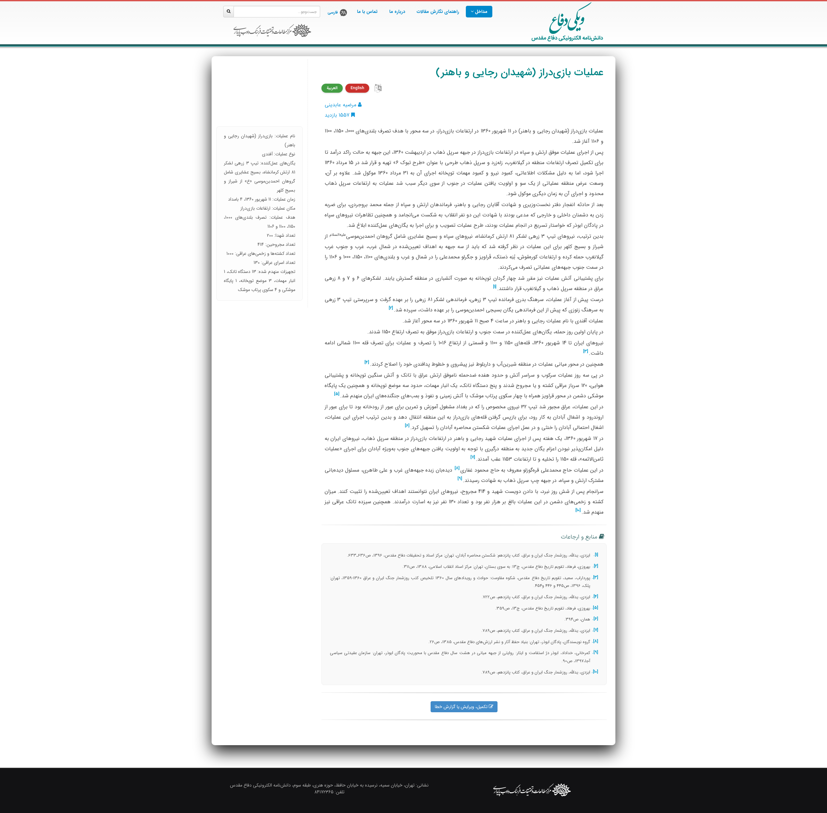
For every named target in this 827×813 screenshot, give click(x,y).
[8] (457, 468)
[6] (407, 425)
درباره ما (397, 11)
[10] (578, 510)
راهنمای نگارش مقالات (438, 11)
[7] (472, 457)
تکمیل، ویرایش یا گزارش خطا (462, 706)
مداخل (480, 11)
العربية (332, 88)
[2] (391, 308)
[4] (366, 362)
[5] (337, 394)
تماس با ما (367, 11)
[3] (585, 351)
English (357, 88)
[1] (495, 287)
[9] (459, 478)
